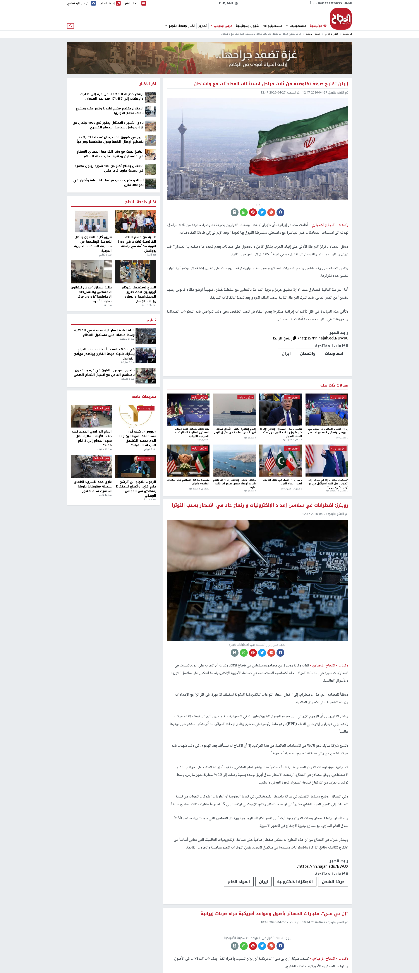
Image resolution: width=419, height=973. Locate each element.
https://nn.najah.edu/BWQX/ (322, 866)
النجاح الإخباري (341, 19)
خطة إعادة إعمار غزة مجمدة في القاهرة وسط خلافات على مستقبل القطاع (104, 332)
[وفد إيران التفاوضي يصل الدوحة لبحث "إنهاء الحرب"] (280, 461)
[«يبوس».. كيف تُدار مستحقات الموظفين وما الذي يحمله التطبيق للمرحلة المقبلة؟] (135, 416)
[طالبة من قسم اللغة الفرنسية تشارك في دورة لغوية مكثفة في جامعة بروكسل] (135, 221)
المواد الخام (239, 881)
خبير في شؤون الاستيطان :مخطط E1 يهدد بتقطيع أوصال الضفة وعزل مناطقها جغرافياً (110, 139)
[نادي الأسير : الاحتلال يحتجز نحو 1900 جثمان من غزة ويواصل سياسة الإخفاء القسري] (150, 126)
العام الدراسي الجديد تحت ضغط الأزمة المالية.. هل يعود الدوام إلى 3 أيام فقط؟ (92, 438)
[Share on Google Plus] (271, 212)
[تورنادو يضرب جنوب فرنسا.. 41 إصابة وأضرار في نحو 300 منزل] (150, 183)
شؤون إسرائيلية (247, 26)
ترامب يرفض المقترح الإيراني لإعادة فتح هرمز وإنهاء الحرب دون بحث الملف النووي (280, 432)
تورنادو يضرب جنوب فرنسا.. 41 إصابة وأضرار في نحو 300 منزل (108, 182)
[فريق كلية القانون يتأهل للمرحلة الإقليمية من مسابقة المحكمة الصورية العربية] (91, 221)
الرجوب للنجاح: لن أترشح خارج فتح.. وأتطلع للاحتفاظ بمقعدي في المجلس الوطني (136, 489)
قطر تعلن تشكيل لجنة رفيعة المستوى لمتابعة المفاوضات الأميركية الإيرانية (192, 432)
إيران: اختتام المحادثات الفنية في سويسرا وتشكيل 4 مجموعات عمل (327, 431)
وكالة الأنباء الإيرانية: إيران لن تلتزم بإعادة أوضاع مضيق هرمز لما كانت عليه (234, 483)
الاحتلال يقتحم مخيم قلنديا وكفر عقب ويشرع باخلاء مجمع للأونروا (110, 110)
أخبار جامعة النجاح (181, 26)
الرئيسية (347, 34)
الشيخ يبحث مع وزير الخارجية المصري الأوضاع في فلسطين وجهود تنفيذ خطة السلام (110, 153)
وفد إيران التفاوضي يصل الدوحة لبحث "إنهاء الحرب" (282, 482)
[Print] (235, 212)
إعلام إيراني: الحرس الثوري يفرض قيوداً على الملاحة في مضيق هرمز (235, 431)
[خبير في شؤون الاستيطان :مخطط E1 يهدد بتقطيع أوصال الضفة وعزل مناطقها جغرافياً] (150, 140)
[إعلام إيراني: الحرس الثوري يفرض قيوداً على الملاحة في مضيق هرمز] (234, 410)
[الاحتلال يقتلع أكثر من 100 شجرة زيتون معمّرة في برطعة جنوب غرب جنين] (150, 169)
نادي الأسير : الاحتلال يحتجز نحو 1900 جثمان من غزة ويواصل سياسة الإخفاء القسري (108, 125)
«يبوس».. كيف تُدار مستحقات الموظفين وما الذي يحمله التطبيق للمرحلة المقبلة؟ (137, 438)
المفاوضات (335, 353)
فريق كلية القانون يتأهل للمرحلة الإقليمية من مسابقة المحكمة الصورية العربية (93, 244)
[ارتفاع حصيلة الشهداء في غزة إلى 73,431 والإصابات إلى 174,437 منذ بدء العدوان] (150, 97)
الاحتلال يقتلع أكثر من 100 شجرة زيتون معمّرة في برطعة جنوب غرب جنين (109, 168)
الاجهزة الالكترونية (295, 881)
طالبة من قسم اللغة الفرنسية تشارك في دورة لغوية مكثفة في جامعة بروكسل (136, 244)
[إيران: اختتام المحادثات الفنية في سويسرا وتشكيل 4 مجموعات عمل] (327, 410)
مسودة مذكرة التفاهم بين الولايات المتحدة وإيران (188, 482)
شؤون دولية (313, 34)
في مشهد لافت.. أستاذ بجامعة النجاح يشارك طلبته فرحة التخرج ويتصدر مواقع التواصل (104, 354)
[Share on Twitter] (262, 212)
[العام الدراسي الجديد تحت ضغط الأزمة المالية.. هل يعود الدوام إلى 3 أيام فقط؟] (91, 416)
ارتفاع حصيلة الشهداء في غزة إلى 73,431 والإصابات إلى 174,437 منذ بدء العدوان (112, 96)
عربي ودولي (222, 26)
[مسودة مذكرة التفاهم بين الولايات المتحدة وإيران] (188, 461)
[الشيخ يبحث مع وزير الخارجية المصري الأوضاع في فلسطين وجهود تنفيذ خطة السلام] (150, 155)
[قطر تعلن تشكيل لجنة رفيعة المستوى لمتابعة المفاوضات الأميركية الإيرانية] (188, 410)
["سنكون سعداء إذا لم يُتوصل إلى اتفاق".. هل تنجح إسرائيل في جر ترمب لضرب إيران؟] (327, 461)
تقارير (202, 26)
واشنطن (308, 353)
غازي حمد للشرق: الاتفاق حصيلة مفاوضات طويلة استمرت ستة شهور (93, 486)
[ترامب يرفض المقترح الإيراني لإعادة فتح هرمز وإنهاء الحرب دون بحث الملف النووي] (280, 410)
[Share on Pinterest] (253, 212)
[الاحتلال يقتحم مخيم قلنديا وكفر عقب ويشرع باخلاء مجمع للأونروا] (150, 111)
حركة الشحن (333, 881)
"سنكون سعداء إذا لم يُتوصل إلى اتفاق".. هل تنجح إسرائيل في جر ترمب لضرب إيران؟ (327, 483)
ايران (286, 353)
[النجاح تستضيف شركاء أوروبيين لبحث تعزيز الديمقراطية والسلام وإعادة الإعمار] (135, 271)
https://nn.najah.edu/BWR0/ (323, 338)
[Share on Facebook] (280, 212)
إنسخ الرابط (283, 338)
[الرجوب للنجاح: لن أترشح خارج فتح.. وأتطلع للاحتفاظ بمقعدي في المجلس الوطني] (135, 466)
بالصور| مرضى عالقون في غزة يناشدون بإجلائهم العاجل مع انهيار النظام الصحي (104, 372)
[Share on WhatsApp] (244, 212)
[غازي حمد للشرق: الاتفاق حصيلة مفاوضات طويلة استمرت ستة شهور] (91, 466)
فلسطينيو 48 (272, 26)
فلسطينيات (297, 26)
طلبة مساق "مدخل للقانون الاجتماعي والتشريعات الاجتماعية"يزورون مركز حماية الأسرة (91, 294)
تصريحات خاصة (144, 396)
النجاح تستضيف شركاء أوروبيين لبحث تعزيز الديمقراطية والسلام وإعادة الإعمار (139, 294)
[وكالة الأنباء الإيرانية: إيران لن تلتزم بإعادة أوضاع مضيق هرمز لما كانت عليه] (234, 461)
